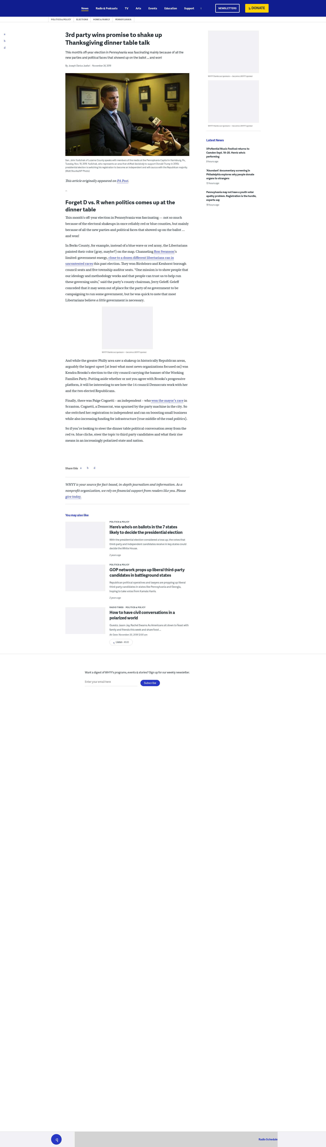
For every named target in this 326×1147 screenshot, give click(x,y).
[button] (56, 1139)
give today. (73, 497)
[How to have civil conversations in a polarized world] (85, 622)
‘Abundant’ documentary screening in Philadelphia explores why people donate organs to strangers (230, 174)
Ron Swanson (164, 251)
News (84, 8)
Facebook (80, 467)
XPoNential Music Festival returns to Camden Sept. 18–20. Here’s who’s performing (227, 152)
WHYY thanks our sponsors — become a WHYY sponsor (124, 352)
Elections (82, 19)
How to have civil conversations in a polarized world (142, 615)
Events (152, 8)
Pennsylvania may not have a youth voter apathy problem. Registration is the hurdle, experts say (231, 196)
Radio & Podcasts (106, 8)
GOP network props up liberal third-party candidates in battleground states (147, 572)
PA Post (122, 181)
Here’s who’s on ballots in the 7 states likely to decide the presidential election (146, 529)
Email (94, 467)
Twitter (87, 467)
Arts (138, 8)
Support (189, 8)
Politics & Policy (61, 19)
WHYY (60, 8)
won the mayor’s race (167, 400)
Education (170, 8)
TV (126, 8)
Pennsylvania (123, 19)
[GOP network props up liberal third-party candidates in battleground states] (85, 580)
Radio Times (117, 607)
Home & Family (101, 19)
